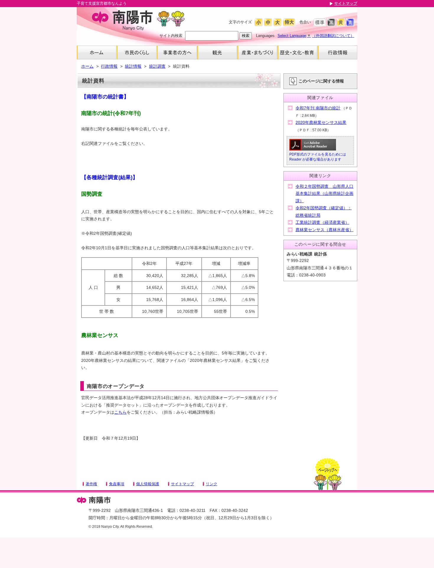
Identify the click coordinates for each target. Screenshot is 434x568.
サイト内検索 (170, 35)
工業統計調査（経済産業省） (322, 222)
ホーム (87, 66)
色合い (305, 22)
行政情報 (109, 66)
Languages (265, 35)
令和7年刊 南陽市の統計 (318, 108)
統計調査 (157, 66)
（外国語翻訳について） (333, 35)
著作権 (91, 484)
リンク (211, 484)
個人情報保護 (147, 484)
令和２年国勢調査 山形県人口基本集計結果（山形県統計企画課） (324, 193)
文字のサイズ (240, 22)
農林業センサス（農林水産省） (324, 229)
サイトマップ (345, 3)
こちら (120, 412)
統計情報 (133, 66)
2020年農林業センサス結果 (321, 122)
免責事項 (116, 484)
